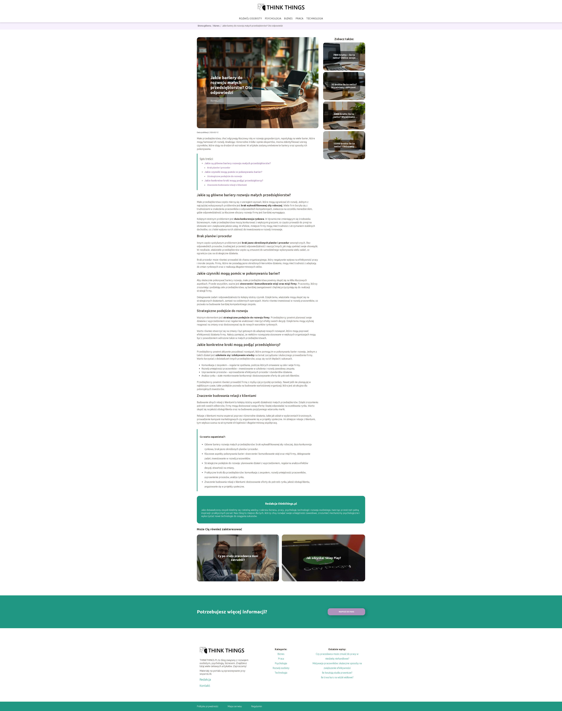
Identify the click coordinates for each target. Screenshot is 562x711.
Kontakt (205, 685)
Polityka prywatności (207, 706)
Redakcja (205, 679)
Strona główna (204, 26)
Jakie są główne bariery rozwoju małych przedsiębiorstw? (237, 163)
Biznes (288, 18)
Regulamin (256, 706)
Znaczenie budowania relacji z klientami (227, 185)
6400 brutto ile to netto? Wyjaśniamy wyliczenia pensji (344, 116)
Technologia (314, 18)
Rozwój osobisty (250, 18)
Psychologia (273, 18)
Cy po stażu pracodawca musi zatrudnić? (238, 557)
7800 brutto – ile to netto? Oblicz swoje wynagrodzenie (344, 57)
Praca (300, 18)
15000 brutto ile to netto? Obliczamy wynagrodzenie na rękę (344, 145)
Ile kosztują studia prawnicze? (337, 672)
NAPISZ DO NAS (346, 612)
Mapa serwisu (235, 706)
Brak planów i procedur (218, 168)
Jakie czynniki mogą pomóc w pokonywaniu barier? (233, 172)
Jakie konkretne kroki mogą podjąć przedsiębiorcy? (233, 180)
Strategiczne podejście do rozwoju (224, 176)
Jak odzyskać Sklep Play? (323, 558)
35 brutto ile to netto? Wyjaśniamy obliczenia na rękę (344, 86)
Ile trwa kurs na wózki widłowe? (337, 677)
